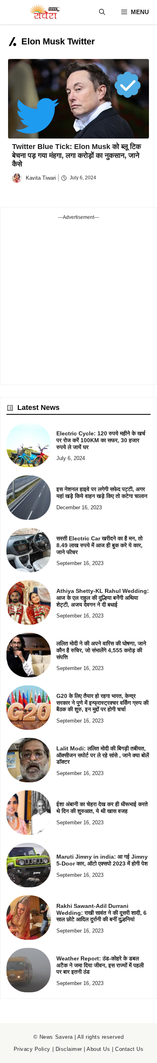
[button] (102, 12)
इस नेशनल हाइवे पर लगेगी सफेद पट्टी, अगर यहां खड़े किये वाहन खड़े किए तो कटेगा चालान (101, 492)
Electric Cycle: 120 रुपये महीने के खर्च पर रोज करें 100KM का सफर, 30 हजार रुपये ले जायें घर (100, 440)
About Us (98, 1049)
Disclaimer (69, 1049)
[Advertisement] (78, 299)
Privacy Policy (32, 1049)
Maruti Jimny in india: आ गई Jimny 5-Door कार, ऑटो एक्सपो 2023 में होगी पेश (102, 860)
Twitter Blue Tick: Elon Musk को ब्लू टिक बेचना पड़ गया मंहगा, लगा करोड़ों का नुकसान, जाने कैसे (76, 155)
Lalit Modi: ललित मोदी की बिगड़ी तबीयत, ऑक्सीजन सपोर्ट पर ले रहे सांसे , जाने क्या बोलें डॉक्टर (102, 755)
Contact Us (129, 1049)
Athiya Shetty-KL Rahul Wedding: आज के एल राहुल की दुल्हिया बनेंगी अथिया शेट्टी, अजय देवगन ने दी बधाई (102, 598)
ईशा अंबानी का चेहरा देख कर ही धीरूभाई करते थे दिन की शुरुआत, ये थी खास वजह (102, 807)
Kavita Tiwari (41, 178)
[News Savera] (44, 12)
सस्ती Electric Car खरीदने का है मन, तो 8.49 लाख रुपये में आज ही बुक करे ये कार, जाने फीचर (99, 545)
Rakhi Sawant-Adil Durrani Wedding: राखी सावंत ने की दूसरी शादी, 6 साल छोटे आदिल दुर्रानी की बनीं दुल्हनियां (101, 913)
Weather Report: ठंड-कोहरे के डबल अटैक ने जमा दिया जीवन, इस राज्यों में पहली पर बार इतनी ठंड (100, 965)
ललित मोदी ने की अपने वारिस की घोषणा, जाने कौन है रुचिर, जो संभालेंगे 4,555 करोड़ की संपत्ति (101, 650)
